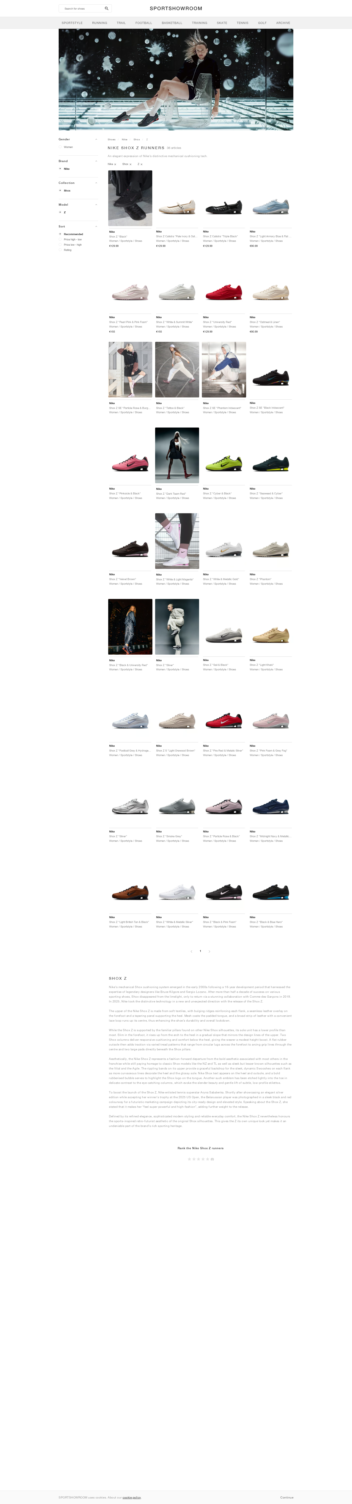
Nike (66, 168)
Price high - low (73, 239)
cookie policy (132, 1497)
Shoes (112, 139)
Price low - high (73, 244)
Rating (67, 249)
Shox (67, 190)
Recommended (73, 234)
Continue (286, 1497)
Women (68, 146)
